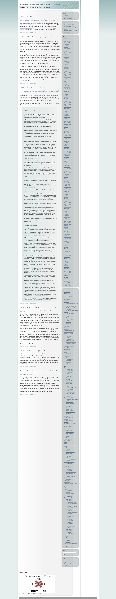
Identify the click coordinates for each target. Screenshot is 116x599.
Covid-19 (68, 540)
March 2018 (66, 84)
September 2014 (67, 139)
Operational (66, 436)
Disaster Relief (69, 490)
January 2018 (67, 87)
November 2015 (67, 121)
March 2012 (66, 181)
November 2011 (67, 187)
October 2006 (67, 274)
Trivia (67, 537)
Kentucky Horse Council (71, 342)
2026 (67, 536)
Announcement (67, 293)
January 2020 (67, 58)
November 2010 (67, 204)
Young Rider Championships (72, 310)
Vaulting (67, 324)
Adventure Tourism (70, 369)
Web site (68, 546)
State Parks (68, 394)
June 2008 (66, 245)
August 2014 (66, 141)
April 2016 (66, 114)
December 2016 (67, 102)
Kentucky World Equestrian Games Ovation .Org (42, 4)
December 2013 (67, 151)
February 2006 (67, 282)
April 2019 (66, 67)
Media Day (68, 406)
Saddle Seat (68, 322)
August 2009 (66, 225)
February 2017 (67, 99)
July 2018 (66, 78)
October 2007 (67, 257)
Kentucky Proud (69, 384)
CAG (67, 437)
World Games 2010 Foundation (70, 543)
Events (69, 509)
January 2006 (67, 284)
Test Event (70, 520)
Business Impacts (72, 502)
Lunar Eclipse (69, 296)
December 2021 (67, 39)
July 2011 (66, 192)
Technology (66, 466)
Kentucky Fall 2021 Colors (69, 24)
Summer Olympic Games (69, 462)
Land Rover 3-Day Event (69, 417)
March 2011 (66, 198)
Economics (66, 329)
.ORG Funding (69, 353)
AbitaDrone (68, 447)
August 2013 (66, 157)
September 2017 (67, 89)
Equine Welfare (67, 347)
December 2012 (67, 168)
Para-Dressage (69, 319)
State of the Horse (70, 393)
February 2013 (67, 165)
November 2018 (67, 74)
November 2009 (67, 221)
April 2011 (66, 197)
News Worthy (43, 20)
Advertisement (67, 292)
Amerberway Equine (70, 452)
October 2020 (67, 51)
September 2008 (67, 241)
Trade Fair (70, 523)
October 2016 (67, 105)
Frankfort (68, 377)
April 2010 (66, 214)
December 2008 (67, 237)
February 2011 (67, 199)
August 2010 (66, 208)
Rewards (68, 492)
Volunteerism (66, 489)
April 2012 (66, 179)
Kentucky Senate (29, 20)
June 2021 (66, 47)
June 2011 (66, 194)
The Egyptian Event (70, 410)
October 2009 (67, 222)
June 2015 (66, 127)
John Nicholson (69, 402)
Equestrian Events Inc (68, 332)
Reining (67, 320)
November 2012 (67, 169)
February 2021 (67, 48)
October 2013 (67, 154)
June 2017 (66, 94)
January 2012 (67, 184)
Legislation (51, 91)
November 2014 (67, 137)
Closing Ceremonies (72, 503)
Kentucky (53, 19)
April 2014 (66, 145)
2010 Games (29, 19)
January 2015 (67, 134)
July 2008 (66, 244)
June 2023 (66, 38)
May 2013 (66, 161)
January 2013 (67, 167)
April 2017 (66, 97)
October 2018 (67, 75)
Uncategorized (67, 480)
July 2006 (66, 277)
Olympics (66, 434)
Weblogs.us (32, 597)
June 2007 (66, 262)
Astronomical (66, 294)
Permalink (26, 32)
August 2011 (66, 191)
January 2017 (67, 101)
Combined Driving (70, 313)
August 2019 (66, 62)
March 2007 (66, 267)
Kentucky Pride (67, 414)
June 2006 (66, 278)
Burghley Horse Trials (70, 473)
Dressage (68, 314)
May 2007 (66, 264)
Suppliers (70, 519)
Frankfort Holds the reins (35, 17)
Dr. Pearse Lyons (67, 327)
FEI (64, 350)
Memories (70, 510)
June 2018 (66, 79)
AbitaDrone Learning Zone (69, 18)
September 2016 (67, 107)
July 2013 (66, 158)
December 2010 (67, 202)
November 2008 (67, 238)
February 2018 (67, 85)
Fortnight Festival (72, 387)
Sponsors (66, 446)
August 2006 (66, 275)
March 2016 (66, 115)
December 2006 (67, 271)
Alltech (67, 450)
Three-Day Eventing (68, 470)
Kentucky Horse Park (68, 397)
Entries (66, 562)
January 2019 (67, 71)
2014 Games (69, 529)
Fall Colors (68, 376)
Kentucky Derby (69, 469)
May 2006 (66, 279)
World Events (67, 539)
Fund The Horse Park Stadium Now (38, 88)
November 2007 (67, 255)
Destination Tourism (70, 374)
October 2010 (67, 205)
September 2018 (67, 77)
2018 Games (69, 530)
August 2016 (66, 108)
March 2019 (66, 68)
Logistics (66, 419)
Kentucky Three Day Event (71, 476)
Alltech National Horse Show (72, 303)
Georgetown (68, 379)
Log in (65, 560)
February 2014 (67, 148)
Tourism (70, 372)
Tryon (69, 532)
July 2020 (66, 54)
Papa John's (68, 456)
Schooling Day (69, 409)
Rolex (67, 457)
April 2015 (66, 129)
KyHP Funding (37, 20)
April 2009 (66, 231)
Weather (66, 494)
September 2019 (67, 61)
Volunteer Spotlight (70, 493)
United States (67, 482)
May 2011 (66, 195)
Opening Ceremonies (72, 512)
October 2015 (67, 122)
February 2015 (67, 132)
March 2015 (66, 131)
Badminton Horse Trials (71, 472)
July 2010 (66, 209)
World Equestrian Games (69, 497)
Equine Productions (68, 16)
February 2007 (67, 268)
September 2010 (67, 206)
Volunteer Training (72, 527)
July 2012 (66, 175)
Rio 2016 (68, 464)
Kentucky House (30, 91)
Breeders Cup (67, 299)
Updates (66, 486)
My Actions (68, 427)
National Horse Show (70, 304)
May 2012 (66, 178)
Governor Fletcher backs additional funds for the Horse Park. (40, 371)
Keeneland (70, 389)
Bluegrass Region (70, 370)
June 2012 (66, 177)
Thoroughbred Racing (68, 467)
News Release (69, 407)
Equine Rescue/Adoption (69, 346)
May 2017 (66, 95)
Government (47, 19)
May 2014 (66, 144)
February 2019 (67, 69)
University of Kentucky (71, 396)
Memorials (66, 422)
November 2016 (67, 104)
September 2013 (67, 155)
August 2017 (66, 91)
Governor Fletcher (54, 90)
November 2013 (67, 152)
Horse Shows (69, 382)
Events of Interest (67, 349)
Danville (67, 373)
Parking (70, 513)
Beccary (26, 597)
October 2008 (67, 239)
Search (64, 550)
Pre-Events (70, 514)
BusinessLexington (37, 19)
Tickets (70, 522)
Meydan (68, 454)
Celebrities (66, 300)
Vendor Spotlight (71, 526)
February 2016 (67, 117)
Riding (65, 443)
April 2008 (66, 248)
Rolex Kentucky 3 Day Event (70, 444)
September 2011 (67, 189)
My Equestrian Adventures (69, 423)
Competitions (66, 302)
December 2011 (67, 185)
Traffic (69, 524)
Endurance (68, 316)
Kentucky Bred (69, 383)
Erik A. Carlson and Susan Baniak (28, 23)
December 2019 (67, 59)
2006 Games (69, 499)
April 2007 (66, 265)
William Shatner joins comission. (37, 351)
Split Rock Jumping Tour (71, 306)
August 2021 (66, 44)
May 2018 (66, 81)
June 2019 (66, 65)
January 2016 (67, 118)
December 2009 (67, 219)
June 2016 (66, 111)
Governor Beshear (70, 357)
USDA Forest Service (68, 487)
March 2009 (66, 232)
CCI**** (67, 474)
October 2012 (67, 171)
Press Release (67, 440)
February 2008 (67, 251)
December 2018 (67, 72)
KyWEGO (66, 15)
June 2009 (66, 228)
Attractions (66, 297)
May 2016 (66, 112)
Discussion (66, 326)
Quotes (65, 442)
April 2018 (66, 82)
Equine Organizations (68, 333)
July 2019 (66, 64)
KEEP (67, 337)
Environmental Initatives (69, 330)
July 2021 (66, 45)
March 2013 (66, 164)
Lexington (68, 386)
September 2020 (67, 52)
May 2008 (66, 247)
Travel (65, 477)
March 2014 (66, 147)
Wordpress (66, 565)
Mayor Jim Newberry (68, 420)
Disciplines (66, 312)
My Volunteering (67, 426)
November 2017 (67, 88)
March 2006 (66, 281)
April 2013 (66, 162)
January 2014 (67, 149)
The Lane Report (69, 433)
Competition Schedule (72, 504)
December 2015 (67, 119)
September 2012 (67, 172)
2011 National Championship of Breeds (39, 37)
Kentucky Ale (69, 453)
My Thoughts (66, 424)
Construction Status (72, 506)
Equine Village (71, 507)
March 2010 (66, 215)
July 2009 (66, 227)
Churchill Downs (71, 392)
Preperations (71, 516)
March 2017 (66, 98)
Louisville (68, 390)
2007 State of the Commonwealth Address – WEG (43, 308)
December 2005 (67, 285)
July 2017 (66, 92)
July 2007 (66, 261)
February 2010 (67, 217)
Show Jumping (69, 323)
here (55, 28)
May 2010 (66, 212)
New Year (68, 542)
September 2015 (67, 124)
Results (70, 517)
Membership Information (69, 26)
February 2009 (67, 234)
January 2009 (67, 235)
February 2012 (67, 182)
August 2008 (66, 242)
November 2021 (67, 41)
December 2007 (67, 254)
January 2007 (67, 269)
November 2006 (67, 272)
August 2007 (66, 259)
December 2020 (67, 49)
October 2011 (67, 188)
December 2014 (67, 135)
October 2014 (67, 138)
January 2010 (67, 218)
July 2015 (66, 125)
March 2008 (66, 249)
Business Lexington (41, 23)
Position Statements (37, 38)
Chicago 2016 (69, 463)
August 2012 (66, 174)
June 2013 (66, 159)
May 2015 (66, 128)
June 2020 (66, 55)
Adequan (68, 449)
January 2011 (67, 201)
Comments (33, 32)
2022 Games (69, 534)
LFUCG (67, 363)
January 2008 (67, 252)
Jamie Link (68, 544)
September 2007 (67, 258)
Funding (43, 19)
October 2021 (67, 42)
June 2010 (66, 211)
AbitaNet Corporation (36, 593)
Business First (69, 430)
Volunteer (72, 533)
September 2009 (67, 224)
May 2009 (66, 229)
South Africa (68, 479)
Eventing (68, 317)
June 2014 (66, 142)
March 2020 (66, 57)
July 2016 (66, 109)
